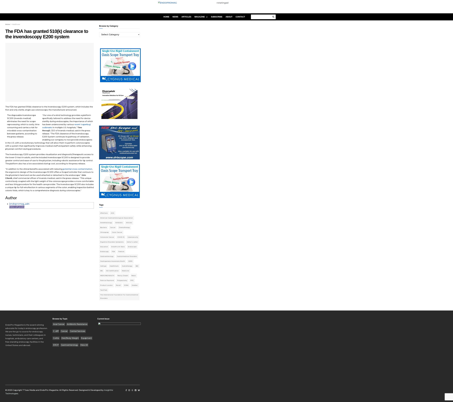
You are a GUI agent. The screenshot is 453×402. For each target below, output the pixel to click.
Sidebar (135, 285)
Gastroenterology (69, 345)
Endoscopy (104, 251)
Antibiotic (119, 222)
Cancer (64, 331)
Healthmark (114, 266)
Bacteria (103, 227)
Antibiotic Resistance (77, 324)
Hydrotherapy (127, 266)
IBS (101, 271)
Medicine (125, 271)
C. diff (56, 331)
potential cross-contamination (77, 169)
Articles (186, 17)
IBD (137, 266)
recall (118, 285)
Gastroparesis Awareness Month (112, 261)
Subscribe (216, 17)
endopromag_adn (19, 204)
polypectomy (122, 280)
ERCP (56, 345)
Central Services (77, 331)
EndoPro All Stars (118, 247)
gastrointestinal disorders (127, 256)
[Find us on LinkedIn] (135, 390)
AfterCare (104, 213)
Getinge (103, 266)
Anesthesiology (106, 222)
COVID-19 (120, 237)
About (229, 17)
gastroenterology (107, 256)
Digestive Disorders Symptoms (112, 242)
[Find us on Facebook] (126, 390)
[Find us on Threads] (132, 390)
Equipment (86, 338)
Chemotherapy (124, 227)
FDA (113, 251)
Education (104, 247)
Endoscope (132, 247)
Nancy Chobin (123, 275)
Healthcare (16, 24)
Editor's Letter (132, 242)
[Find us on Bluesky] (139, 390)
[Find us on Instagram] (129, 390)
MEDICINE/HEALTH (107, 275)
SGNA (126, 285)
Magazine (199, 17)
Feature (121, 251)
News (175, 17)
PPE (132, 280)
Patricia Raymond (107, 280)
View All (84, 345)
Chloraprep (104, 232)
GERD (130, 261)
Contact (240, 17)
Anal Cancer (59, 324)
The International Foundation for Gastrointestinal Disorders (119, 296)
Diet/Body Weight (70, 338)
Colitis (56, 338)
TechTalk (103, 290)
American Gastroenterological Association (116, 218)
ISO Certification (112, 271)
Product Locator (106, 285)
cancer (112, 227)
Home (166, 17)
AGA (112, 213)
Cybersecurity (133, 237)
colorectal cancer (107, 237)
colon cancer (117, 232)
